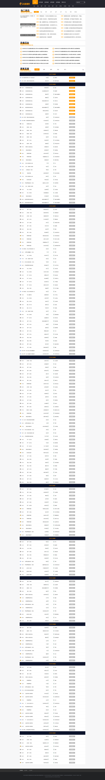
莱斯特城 (56, 130)
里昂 (46, 400)
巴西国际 (45, 146)
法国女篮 (56, 762)
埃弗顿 (56, 337)
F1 (25, 703)
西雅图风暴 (57, 515)
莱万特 (46, 344)
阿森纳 (56, 554)
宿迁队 (56, 304)
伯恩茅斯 (45, 337)
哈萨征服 (45, 387)
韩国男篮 (45, 525)
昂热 (55, 390)
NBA (69, 6)
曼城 (55, 229)
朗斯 (55, 347)
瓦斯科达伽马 (57, 634)
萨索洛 (46, 367)
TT (46, 163)
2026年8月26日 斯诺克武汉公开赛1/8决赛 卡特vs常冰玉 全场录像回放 (68, 63)
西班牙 (56, 77)
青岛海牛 (45, 255)
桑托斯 (56, 505)
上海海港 (56, 192)
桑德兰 (46, 465)
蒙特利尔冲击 (57, 409)
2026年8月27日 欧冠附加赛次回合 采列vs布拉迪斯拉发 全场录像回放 (35, 48)
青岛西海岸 (57, 271)
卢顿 (55, 123)
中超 (34, 6)
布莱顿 (46, 104)
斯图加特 (56, 219)
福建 (55, 597)
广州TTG (45, 436)
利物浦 (46, 288)
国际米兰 (56, 502)
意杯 (28, 581)
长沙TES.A (56, 265)
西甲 (45, 6)
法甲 (56, 6)
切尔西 (46, 123)
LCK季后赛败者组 (28, 647)
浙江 (46, 268)
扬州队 (46, 304)
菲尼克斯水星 (57, 156)
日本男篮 (45, 528)
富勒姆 (46, 143)
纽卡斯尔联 (45, 133)
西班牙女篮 (45, 452)
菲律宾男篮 (57, 196)
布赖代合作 (57, 216)
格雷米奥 (56, 146)
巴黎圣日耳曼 (57, 222)
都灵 (55, 367)
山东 (55, 607)
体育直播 (52, 2)
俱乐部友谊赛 (29, 179)
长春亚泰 (56, 446)
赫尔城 (56, 340)
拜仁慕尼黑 (45, 219)
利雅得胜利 (45, 216)
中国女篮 (45, 179)
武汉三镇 (56, 255)
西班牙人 (56, 380)
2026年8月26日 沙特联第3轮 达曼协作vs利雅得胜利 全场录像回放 (67, 57)
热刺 (46, 136)
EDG (46, 176)
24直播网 (25, 770)
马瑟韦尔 (56, 97)
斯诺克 (25, 248)
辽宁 (46, 597)
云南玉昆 (56, 268)
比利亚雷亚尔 (57, 232)
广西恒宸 (56, 281)
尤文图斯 (45, 403)
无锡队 (56, 307)
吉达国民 (56, 360)
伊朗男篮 (45, 159)
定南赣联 (45, 317)
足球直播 (41, 2)
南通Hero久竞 (45, 182)
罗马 (55, 541)
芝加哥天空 (45, 383)
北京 (46, 607)
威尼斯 (56, 225)
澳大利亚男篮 (57, 173)
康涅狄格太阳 (45, 235)
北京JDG (56, 436)
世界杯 (60, 6)
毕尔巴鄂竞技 (57, 140)
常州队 (46, 307)
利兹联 (46, 462)
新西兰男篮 (57, 159)
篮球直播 (47, 2)
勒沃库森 (56, 321)
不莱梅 (56, 469)
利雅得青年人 (45, 742)
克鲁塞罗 (56, 594)
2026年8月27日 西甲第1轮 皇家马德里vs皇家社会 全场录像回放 (34, 54)
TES (46, 261)
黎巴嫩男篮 (57, 535)
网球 (25, 80)
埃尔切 (56, 209)
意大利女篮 (57, 746)
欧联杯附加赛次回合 (29, 110)
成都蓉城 (45, 294)
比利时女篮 (45, 723)
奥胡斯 (46, 114)
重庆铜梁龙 (57, 314)
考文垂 (46, 340)
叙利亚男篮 (45, 173)
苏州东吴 (56, 317)
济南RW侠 (56, 182)
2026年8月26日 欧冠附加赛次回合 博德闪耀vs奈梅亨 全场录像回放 (35, 57)
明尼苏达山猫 (45, 508)
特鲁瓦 (56, 396)
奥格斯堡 (45, 478)
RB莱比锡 (45, 330)
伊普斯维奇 (45, 130)
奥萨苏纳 (45, 545)
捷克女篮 (45, 746)
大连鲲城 (45, 439)
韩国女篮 (45, 716)
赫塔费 (56, 91)
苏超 (27, 301)
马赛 (55, 495)
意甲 (53, 6)
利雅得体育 (57, 739)
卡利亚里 (45, 502)
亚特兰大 (56, 100)
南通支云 (56, 439)
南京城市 (45, 281)
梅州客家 (56, 442)
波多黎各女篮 (57, 696)
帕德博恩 (56, 327)
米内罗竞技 (45, 594)
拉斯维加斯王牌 (57, 245)
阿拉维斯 (45, 232)
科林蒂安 (45, 505)
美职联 (28, 409)
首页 (35, 2)
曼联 (46, 482)
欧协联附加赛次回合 (29, 87)
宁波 (46, 442)
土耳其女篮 (57, 723)
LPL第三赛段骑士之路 (29, 163)
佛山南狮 (45, 278)
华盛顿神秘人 (45, 156)
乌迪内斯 (56, 373)
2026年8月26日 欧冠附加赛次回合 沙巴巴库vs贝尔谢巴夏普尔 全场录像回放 (37, 60)
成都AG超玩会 (44, 564)
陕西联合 (45, 275)
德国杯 (28, 587)
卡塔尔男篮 (57, 528)
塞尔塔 (46, 512)
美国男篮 (56, 150)
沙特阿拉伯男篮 (57, 525)
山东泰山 (56, 298)
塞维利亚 (45, 406)
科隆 (46, 324)
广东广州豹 (45, 446)
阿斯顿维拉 (45, 554)
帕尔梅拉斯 (57, 637)
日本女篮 (45, 693)
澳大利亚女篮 (45, 696)
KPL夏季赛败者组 (28, 182)
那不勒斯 (45, 489)
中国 (46, 77)
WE (55, 429)
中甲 (27, 275)
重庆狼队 (45, 265)
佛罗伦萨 (45, 370)
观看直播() (72, 77)
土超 (28, 548)
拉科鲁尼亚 (45, 492)
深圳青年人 (57, 278)
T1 (46, 252)
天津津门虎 (45, 271)
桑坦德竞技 (45, 209)
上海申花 (45, 298)
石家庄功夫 (45, 284)
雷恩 (46, 475)
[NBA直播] (25, 4)
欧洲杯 (65, 6)
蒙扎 (46, 373)
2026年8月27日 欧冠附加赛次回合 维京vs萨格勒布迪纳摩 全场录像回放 (68, 51)
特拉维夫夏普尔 (44, 100)
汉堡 (55, 364)
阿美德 (46, 548)
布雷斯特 (45, 393)
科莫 (55, 489)
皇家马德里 (45, 472)
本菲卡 (56, 114)
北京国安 (56, 189)
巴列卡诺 (56, 558)
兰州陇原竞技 (45, 568)
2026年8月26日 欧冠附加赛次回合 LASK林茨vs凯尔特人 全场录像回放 (68, 54)
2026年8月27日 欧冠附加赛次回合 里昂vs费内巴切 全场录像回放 (67, 48)
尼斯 (55, 455)
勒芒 (55, 475)
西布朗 (56, 133)
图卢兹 (56, 393)
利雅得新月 (57, 212)
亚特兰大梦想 (57, 239)
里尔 (46, 222)
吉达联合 (56, 387)
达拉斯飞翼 (57, 521)
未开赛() (72, 117)
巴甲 (27, 505)
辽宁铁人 (56, 294)
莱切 (46, 541)
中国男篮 (45, 535)
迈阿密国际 (45, 409)
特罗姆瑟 (56, 104)
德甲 (41, 6)
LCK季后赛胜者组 (28, 252)
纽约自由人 (57, 153)
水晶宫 (46, 229)
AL (46, 650)
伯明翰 (46, 127)
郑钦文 (46, 80)
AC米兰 (46, 225)
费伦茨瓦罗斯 (45, 110)
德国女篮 (56, 726)
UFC (24, 350)
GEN (46, 561)
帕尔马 (56, 403)
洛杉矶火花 (57, 242)
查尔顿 (56, 136)
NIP (55, 176)
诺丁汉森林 (57, 288)
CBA (73, 6)
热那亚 (56, 498)
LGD (55, 261)
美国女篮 (45, 713)
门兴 (55, 330)
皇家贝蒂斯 (57, 344)
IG (55, 163)
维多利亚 (45, 634)
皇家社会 (45, 380)
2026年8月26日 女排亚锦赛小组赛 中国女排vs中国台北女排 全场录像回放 (36, 63)
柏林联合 (45, 334)
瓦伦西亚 (56, 492)
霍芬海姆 (56, 324)
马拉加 (56, 472)
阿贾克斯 (45, 87)
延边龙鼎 (56, 275)
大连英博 (45, 189)
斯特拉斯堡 (45, 347)
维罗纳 (56, 673)
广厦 (55, 617)
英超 (38, 6)
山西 (46, 601)
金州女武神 (45, 153)
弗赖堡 (46, 97)
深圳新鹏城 (45, 192)
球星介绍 (64, 2)
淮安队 (46, 301)
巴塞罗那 (45, 140)
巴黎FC (46, 455)
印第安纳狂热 (57, 235)
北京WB (46, 531)
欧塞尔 (46, 390)
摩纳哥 (46, 94)
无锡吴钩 (56, 284)
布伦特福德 (57, 127)
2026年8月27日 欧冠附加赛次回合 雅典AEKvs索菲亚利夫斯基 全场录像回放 (37, 51)
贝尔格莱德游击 (44, 91)
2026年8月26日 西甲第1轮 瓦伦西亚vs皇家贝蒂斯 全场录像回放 (67, 60)
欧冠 (49, 6)
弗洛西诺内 (57, 370)
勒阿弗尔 (56, 400)
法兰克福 (56, 334)
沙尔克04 (56, 478)
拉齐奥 (46, 498)
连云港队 (56, 301)
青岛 (46, 617)
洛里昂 (46, 396)
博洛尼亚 (56, 551)
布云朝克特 (45, 120)
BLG (46, 690)
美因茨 (46, 327)
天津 (55, 601)
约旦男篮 (45, 196)
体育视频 (58, 2)
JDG (46, 429)
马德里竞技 (57, 406)
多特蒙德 (45, 364)
